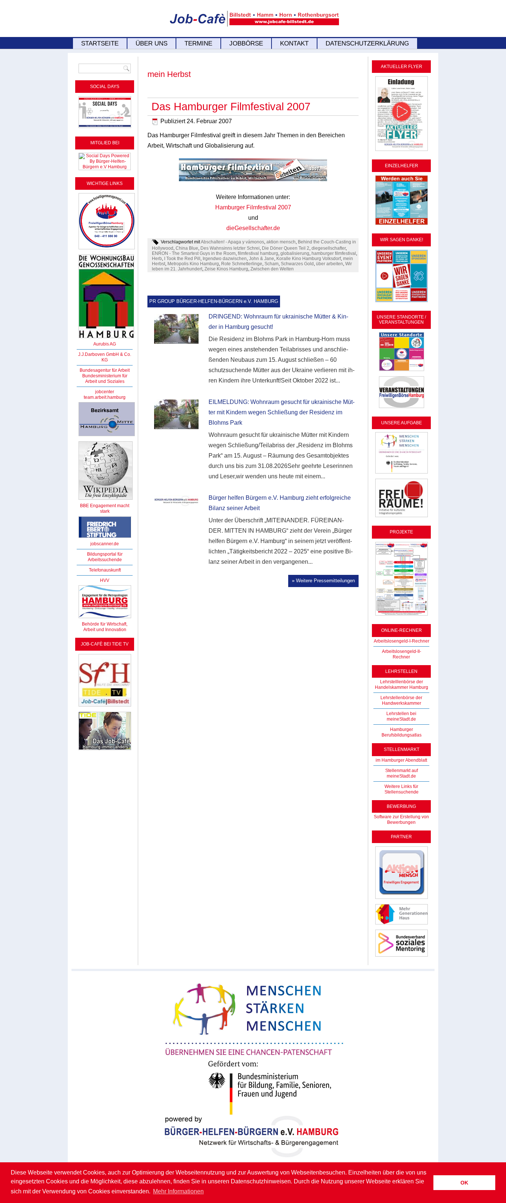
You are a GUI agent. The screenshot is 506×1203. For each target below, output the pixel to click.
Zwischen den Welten (272, 269)
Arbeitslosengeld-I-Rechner (401, 641)
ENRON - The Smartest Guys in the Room (194, 253)
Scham (271, 263)
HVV (104, 580)
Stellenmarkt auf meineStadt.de (401, 773)
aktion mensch (281, 242)
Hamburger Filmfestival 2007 (253, 207)
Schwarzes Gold (297, 263)
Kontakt (294, 43)
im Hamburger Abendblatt (401, 760)
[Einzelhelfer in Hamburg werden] (401, 225)
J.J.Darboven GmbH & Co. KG (104, 357)
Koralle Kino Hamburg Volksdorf (308, 258)
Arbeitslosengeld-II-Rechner (401, 654)
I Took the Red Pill (182, 258)
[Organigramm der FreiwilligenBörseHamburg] (401, 616)
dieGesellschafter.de (253, 228)
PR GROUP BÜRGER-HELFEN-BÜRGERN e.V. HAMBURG (213, 301)
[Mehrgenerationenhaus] (401, 924)
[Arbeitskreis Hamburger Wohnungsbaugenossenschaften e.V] (106, 338)
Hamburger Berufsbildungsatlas (402, 732)
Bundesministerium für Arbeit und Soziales (104, 378)
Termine (198, 43)
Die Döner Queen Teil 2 (285, 248)
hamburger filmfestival (334, 253)
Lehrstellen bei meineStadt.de (401, 716)
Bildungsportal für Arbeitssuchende (105, 557)
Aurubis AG (104, 344)
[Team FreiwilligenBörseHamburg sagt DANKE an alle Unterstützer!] (401, 302)
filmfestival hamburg (258, 253)
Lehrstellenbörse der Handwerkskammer (401, 700)
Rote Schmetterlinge (241, 263)
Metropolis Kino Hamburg (193, 263)
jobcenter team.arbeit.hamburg (105, 394)
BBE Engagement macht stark (104, 508)
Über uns (151, 43)
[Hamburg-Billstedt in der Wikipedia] (105, 500)
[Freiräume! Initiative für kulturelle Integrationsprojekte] (401, 517)
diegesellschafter (329, 248)
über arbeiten (329, 263)
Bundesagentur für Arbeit (105, 370)
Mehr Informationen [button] (178, 1191)
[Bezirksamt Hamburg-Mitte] (107, 436)
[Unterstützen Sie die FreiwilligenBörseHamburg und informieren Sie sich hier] (107, 249)
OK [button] (464, 1183)
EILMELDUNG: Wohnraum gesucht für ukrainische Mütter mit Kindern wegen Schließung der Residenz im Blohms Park (281, 412)
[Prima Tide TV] (105, 707)
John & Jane (261, 258)
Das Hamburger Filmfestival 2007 (231, 106)
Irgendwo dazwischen (225, 258)
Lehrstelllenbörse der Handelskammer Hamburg (401, 684)
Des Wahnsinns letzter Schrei (230, 248)
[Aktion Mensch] (401, 899)
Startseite (100, 43)
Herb (157, 258)
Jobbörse (246, 43)
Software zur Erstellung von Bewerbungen (401, 819)
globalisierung (294, 253)
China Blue (187, 248)
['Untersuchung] (105, 538)
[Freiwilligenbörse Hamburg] (105, 618)
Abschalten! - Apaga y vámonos (232, 242)
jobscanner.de (104, 543)
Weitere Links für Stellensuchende (402, 789)
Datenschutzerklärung (367, 43)
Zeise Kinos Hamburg (226, 269)
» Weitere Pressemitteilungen (323, 580)
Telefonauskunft (105, 570)
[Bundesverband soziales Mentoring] (401, 957)
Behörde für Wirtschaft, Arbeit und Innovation (104, 626)
